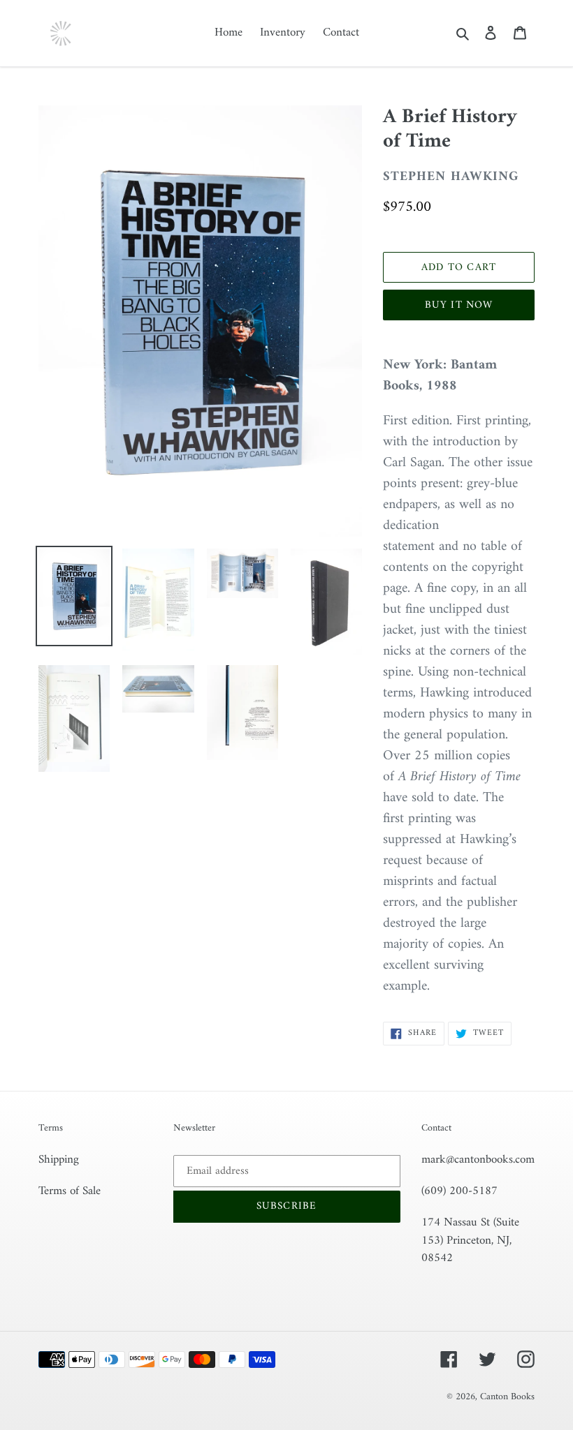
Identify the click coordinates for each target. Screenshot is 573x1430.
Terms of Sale (69, 1191)
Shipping (58, 1159)
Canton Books (507, 1397)
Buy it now (459, 305)
